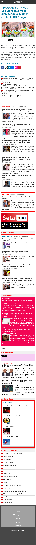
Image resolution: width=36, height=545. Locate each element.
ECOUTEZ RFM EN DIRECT (12, 437)
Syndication (22, 530)
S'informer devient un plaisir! (12, 494)
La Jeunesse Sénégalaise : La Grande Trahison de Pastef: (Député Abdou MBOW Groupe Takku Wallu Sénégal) (17, 381)
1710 (19, 96)
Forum (18, 518)
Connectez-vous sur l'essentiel (13, 453)
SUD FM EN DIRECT (10, 426)
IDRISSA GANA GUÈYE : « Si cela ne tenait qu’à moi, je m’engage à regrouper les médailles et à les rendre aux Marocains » (17, 87)
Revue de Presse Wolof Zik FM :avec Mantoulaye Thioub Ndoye (15, 252)
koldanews (6, 474)
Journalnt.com (7, 471)
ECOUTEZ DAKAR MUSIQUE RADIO (15, 405)
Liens (18, 522)
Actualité (18, 525)
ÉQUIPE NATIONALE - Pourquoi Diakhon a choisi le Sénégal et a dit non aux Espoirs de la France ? (17, 91)
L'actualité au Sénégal (10, 476)
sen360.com (7, 497)
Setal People (6, 106)
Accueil (18, 507)
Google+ (3, 348)
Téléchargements (18, 515)
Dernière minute (8, 462)
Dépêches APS (8, 459)
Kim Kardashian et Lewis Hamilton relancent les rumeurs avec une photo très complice (17, 110)
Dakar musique (8, 456)
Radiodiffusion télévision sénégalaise (15, 491)
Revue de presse (7, 236)
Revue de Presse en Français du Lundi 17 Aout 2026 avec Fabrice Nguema (16, 265)
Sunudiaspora (7, 500)
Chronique (5, 194)
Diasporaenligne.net (9, 465)
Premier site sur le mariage (12, 485)
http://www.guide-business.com (13, 468)
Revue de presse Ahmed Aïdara (20, 243)
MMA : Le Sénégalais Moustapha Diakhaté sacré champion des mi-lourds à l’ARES (16, 141)
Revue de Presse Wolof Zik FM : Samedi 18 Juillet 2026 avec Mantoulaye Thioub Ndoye (17, 279)
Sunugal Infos (7, 503)
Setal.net (18, 2)
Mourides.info (7, 479)
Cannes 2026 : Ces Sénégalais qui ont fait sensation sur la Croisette (16, 125)
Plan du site (14, 530)
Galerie (18, 511)
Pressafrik (6, 488)
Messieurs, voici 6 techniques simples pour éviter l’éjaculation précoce (17, 314)
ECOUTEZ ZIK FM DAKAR (11, 416)
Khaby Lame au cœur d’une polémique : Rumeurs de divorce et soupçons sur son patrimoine (16, 159)
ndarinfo (5, 482)
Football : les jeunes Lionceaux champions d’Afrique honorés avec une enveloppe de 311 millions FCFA (17, 79)
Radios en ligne (7, 402)
